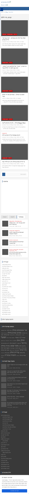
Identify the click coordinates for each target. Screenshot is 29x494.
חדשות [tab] (12, 217)
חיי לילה (15, 34)
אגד (25, 330)
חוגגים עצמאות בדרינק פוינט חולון (11, 135)
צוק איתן (2, 352)
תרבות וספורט (7, 314)
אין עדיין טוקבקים (6, 41)
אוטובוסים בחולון (18, 330)
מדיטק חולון (22, 346)
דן (21, 337)
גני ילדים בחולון (12, 334)
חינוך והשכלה (7, 283)
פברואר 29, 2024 (16, 368)
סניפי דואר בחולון (5, 350)
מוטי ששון (14, 346)
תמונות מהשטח (7, 312)
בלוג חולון (4, 34)
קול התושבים (17, 230)
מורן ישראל (23, 350)
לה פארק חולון (13, 343)
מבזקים (6, 290)
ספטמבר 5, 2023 (16, 387)
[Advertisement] (14, 197)
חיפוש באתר (3, 174)
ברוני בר (22, 334)
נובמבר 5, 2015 (16, 70)
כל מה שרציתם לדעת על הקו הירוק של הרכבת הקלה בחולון (17, 253)
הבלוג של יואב (7, 273)
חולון (18, 340)
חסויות (5, 284)
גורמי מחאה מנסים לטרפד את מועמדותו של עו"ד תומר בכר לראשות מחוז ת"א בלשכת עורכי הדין (17, 404)
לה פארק (19, 343)
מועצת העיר (12, 348)
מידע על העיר (15, 240)
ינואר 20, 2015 (19, 235)
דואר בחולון (6, 335)
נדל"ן (16, 250)
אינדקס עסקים (11, 221)
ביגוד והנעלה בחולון (8, 266)
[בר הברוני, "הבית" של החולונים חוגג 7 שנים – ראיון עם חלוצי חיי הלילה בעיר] (14, 56)
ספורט (5, 301)
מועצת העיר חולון (5, 348)
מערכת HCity (13, 41)
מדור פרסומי (6, 292)
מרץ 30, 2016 (19, 255)
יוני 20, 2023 (15, 407)
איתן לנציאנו (3, 330)
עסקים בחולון (7, 352)
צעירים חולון (23, 355)
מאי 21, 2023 (18, 226)
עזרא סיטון (22, 352)
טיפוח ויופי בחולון (7, 286)
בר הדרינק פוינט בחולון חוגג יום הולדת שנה (13, 161)
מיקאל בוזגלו (17, 350)
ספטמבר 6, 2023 (16, 380)
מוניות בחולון (5, 346)
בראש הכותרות (9, 34)
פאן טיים (6, 307)
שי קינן (18, 355)
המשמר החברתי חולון (10, 337)
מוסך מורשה (18, 348)
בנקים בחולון (12, 333)
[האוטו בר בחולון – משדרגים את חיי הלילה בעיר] (14, 85)
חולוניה (14, 340)
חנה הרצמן (3, 340)
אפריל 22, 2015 (20, 137)
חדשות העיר (21, 249)
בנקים (19, 333)
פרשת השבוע (7, 308)
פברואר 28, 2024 (16, 374)
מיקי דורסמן (12, 350)
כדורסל (24, 343)
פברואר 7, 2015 (20, 163)
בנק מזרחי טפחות (4, 333)
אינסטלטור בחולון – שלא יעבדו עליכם (15, 396)
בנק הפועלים (24, 333)
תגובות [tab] (4, 217)
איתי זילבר (9, 330)
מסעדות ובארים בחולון (8, 295)
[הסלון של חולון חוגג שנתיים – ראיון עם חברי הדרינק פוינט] (14, 28)
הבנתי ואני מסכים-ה (14, 490)
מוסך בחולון (23, 348)
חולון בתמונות (4, 133)
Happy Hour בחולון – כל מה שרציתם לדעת (14, 123)
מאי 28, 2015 (20, 124)
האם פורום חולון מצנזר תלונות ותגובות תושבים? (16, 233)
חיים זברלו (7, 340)
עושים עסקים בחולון (18, 221)
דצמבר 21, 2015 (20, 41)
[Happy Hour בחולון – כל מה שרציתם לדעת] (14, 113)
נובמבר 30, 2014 (19, 245)
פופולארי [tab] (21, 217)
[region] (14, 484)
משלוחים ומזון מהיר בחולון (9, 297)
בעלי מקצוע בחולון (8, 270)
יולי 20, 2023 (16, 398)
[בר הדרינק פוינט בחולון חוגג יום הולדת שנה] (14, 152)
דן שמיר (17, 337)
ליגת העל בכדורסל (5, 343)
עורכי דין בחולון (7, 303)
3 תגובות (4, 70)
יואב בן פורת (11, 226)
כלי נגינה (6, 288)
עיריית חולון (14, 352)
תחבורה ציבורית (10, 355)
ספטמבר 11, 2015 (17, 98)
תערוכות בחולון (2, 356)
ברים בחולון (18, 334)
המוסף (5, 275)
